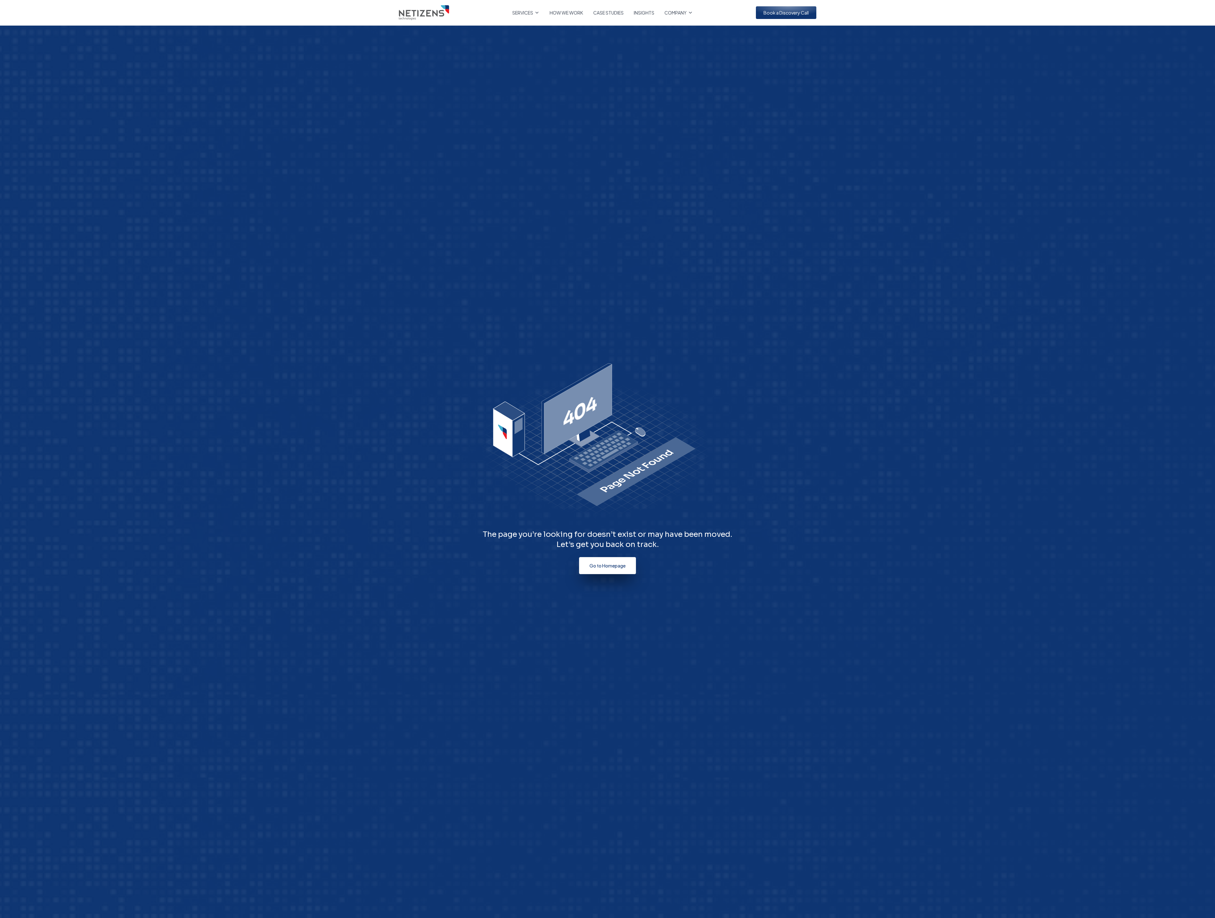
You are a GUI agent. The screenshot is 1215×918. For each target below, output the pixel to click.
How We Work (566, 13)
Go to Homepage (607, 565)
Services (522, 13)
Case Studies (608, 13)
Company (675, 13)
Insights (644, 13)
